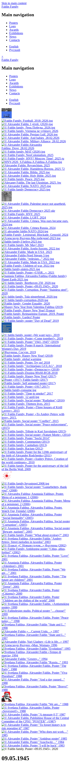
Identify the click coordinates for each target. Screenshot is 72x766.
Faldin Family (10, 6)
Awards (14, 29)
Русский (14, 50)
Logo (12, 26)
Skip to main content (14, 3)
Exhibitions (16, 33)
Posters (13, 22)
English (13, 46)
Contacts (14, 40)
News (12, 36)
